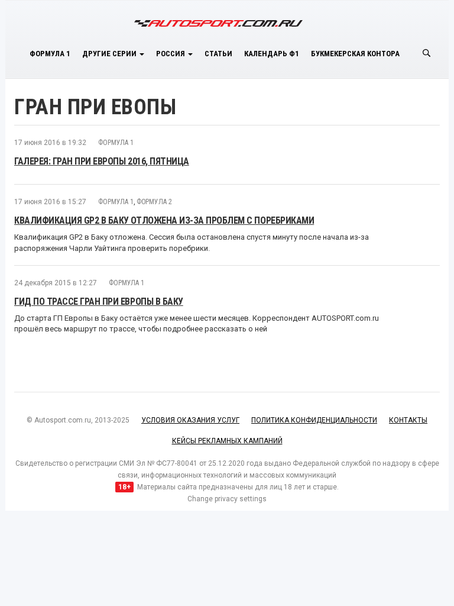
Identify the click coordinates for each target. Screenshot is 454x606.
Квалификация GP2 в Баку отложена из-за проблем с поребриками (164, 220)
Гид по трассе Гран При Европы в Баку (98, 301)
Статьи (218, 53)
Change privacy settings (227, 499)
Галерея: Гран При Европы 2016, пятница (101, 161)
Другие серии (110, 53)
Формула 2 (154, 202)
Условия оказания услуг (190, 420)
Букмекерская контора (355, 53)
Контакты (408, 420)
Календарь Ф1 (271, 53)
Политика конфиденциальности (314, 420)
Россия (171, 53)
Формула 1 (50, 53)
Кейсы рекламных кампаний (227, 441)
